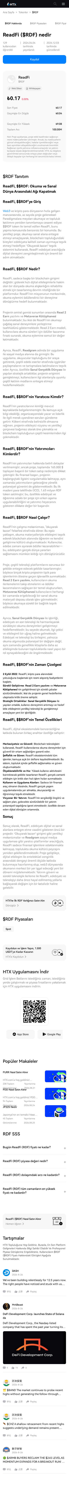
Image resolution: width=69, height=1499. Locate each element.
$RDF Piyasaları (38, 23)
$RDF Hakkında (13, 23)
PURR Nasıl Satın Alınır (15, 1072)
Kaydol (34, 59)
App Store (23, 1034)
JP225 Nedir (10, 1107)
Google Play (54, 1034)
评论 (9, 1291)
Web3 (6, 211)
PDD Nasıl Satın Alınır (15, 1089)
